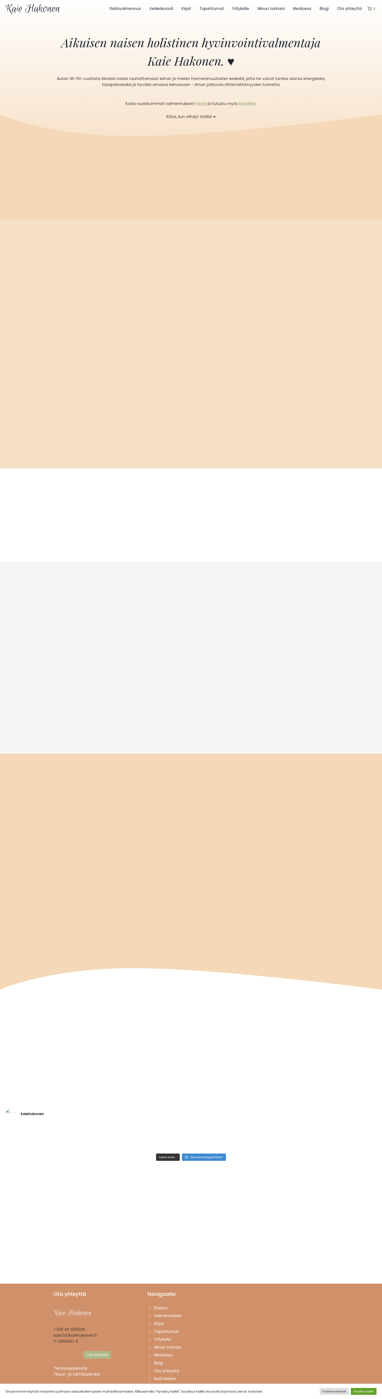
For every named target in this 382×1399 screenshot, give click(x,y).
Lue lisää (97, 941)
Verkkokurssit (161, 8)
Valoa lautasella (158, 709)
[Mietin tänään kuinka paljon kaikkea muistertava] (121, 1137)
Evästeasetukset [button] (334, 1391)
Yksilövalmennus (125, 8)
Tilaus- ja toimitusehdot (77, 1374)
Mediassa (302, 8)
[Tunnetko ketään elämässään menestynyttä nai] (354, 1137)
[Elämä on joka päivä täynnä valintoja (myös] (261, 1137)
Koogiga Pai (288, 709)
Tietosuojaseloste (70, 1368)
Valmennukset (167, 1315)
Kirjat (186, 8)
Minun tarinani (271, 8)
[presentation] (92, 659)
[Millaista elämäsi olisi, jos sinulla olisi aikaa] (308, 1137)
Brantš (212, 709)
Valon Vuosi (83, 709)
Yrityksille (240, 8)
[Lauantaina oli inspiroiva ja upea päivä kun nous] (74, 1137)
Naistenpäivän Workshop (187, 890)
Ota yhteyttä (349, 8)
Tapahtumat (211, 8)
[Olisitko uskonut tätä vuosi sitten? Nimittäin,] (27, 1137)
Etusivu (160, 1308)
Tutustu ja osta (93, 724)
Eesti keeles (165, 1378)
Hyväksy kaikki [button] (363, 1391)
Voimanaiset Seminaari (90, 890)
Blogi (324, 8)
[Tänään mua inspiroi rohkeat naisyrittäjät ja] (214, 1137)
